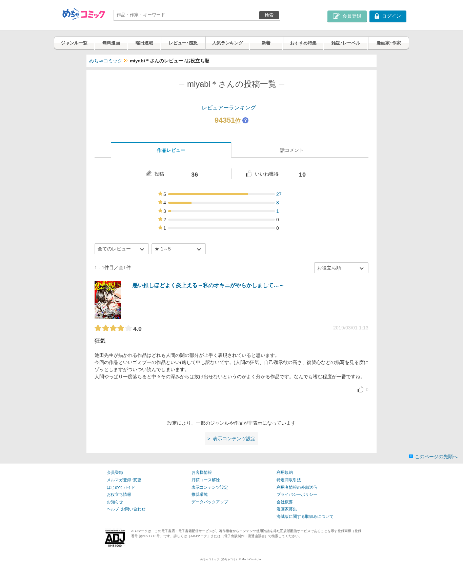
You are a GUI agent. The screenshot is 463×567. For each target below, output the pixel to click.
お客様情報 (202, 472)
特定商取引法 (289, 480)
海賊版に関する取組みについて (305, 516)
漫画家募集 (287, 509)
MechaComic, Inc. (252, 559)
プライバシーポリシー (297, 494)
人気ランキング (227, 42)
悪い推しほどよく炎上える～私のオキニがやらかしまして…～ (208, 285)
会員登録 (115, 472)
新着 (266, 42)
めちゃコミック (105, 60)
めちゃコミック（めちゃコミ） (219, 559)
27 (279, 194)
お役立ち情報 (119, 494)
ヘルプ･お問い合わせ (126, 509)
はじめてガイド (121, 487)
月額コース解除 (206, 480)
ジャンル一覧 (74, 42)
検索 (269, 15)
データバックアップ (210, 502)
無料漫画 (111, 42)
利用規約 (285, 472)
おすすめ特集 (303, 42)
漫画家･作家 (389, 42)
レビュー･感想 (183, 42)
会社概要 (285, 502)
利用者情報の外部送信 (297, 487)
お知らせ (115, 502)
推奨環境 (200, 494)
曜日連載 (144, 42)
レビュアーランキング (229, 107)
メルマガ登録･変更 (124, 480)
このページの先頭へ (436, 456)
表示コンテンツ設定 (210, 487)
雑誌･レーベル (345, 42)
